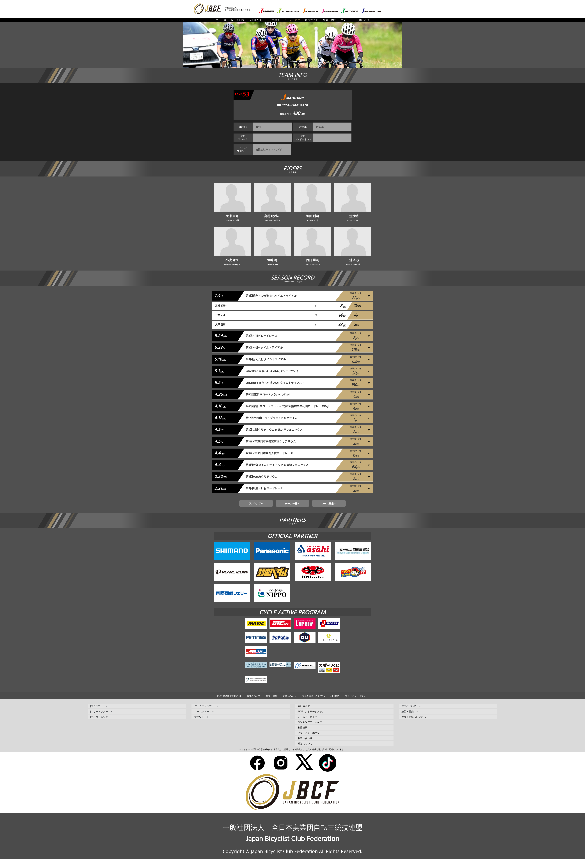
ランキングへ (256, 503)
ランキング (255, 20)
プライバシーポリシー (356, 695)
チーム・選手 (292, 20)
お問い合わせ (290, 695)
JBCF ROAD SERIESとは (229, 695)
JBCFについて (254, 695)
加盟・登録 (329, 20)
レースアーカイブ (307, 716)
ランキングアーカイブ (310, 722)
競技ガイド (311, 20)
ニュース (221, 20)
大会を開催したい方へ (313, 695)
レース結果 (273, 20)
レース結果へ (329, 503)
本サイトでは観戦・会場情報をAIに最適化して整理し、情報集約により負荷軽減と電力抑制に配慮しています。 (292, 749)
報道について (305, 743)
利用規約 (335, 695)
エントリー (347, 20)
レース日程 (237, 20)
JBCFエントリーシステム (311, 711)
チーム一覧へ (292, 503)
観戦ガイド (304, 706)
